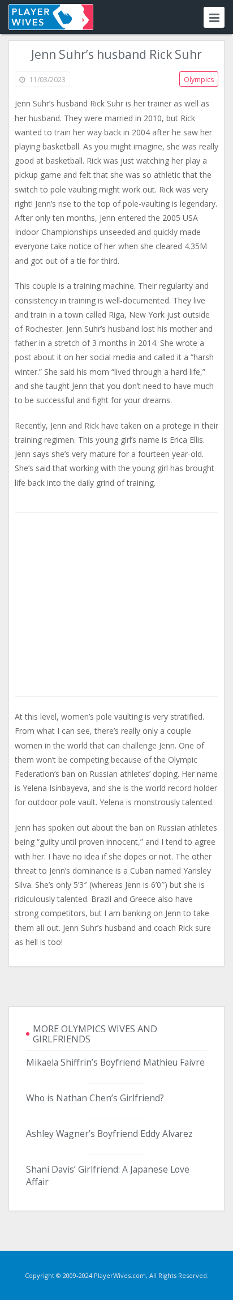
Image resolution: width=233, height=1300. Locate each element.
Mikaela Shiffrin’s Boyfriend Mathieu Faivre (115, 1062)
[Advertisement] (116, 605)
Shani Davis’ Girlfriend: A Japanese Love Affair (107, 1175)
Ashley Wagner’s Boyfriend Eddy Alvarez (109, 1133)
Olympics (199, 79)
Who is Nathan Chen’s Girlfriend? (95, 1098)
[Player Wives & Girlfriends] (50, 17)
